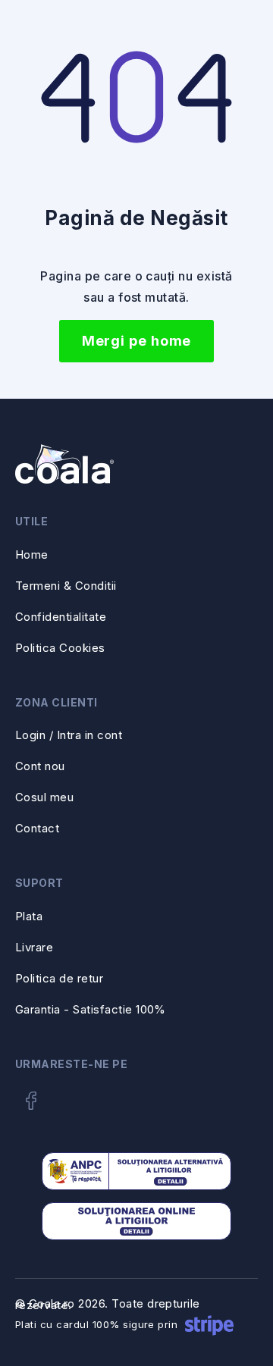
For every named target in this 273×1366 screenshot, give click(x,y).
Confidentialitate (60, 616)
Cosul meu (44, 797)
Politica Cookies (60, 648)
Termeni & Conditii (66, 585)
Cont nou (40, 766)
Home (32, 554)
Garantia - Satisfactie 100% (90, 1009)
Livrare (34, 947)
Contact (37, 828)
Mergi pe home (137, 341)
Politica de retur (59, 978)
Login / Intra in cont (68, 735)
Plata (28, 916)
